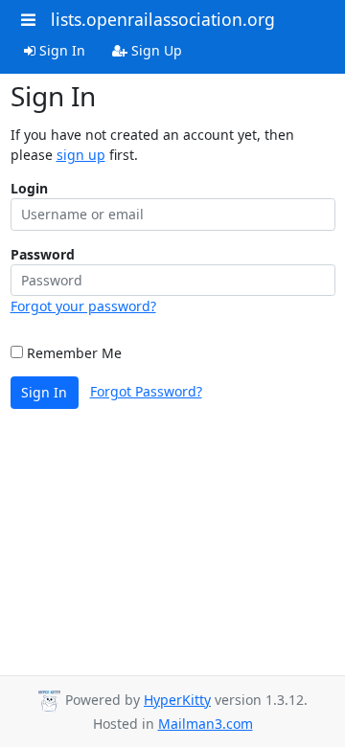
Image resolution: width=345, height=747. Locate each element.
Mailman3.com (205, 723)
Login (29, 188)
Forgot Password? (146, 391)
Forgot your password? (83, 306)
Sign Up (154, 50)
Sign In (60, 50)
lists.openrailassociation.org (163, 19)
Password (43, 254)
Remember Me (72, 353)
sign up (81, 155)
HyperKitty (177, 699)
